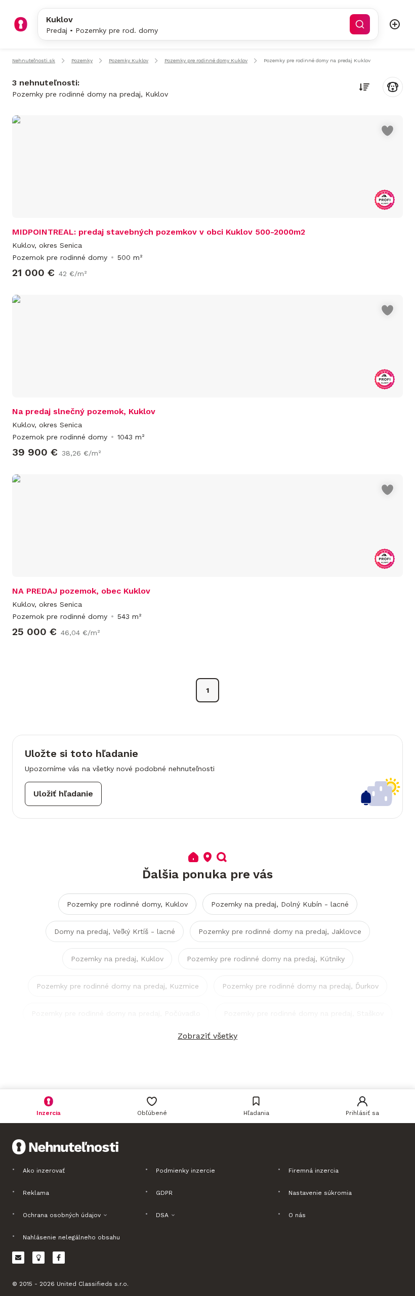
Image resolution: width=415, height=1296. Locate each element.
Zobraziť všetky (207, 1036)
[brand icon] (20, 24)
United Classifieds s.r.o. (93, 1283)
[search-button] (360, 24)
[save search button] (393, 87)
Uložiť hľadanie (63, 793)
